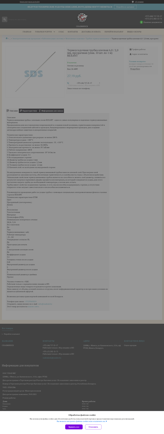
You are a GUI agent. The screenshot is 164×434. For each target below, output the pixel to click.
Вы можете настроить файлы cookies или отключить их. (81, 421)
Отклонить (93, 427)
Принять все (74, 427)
